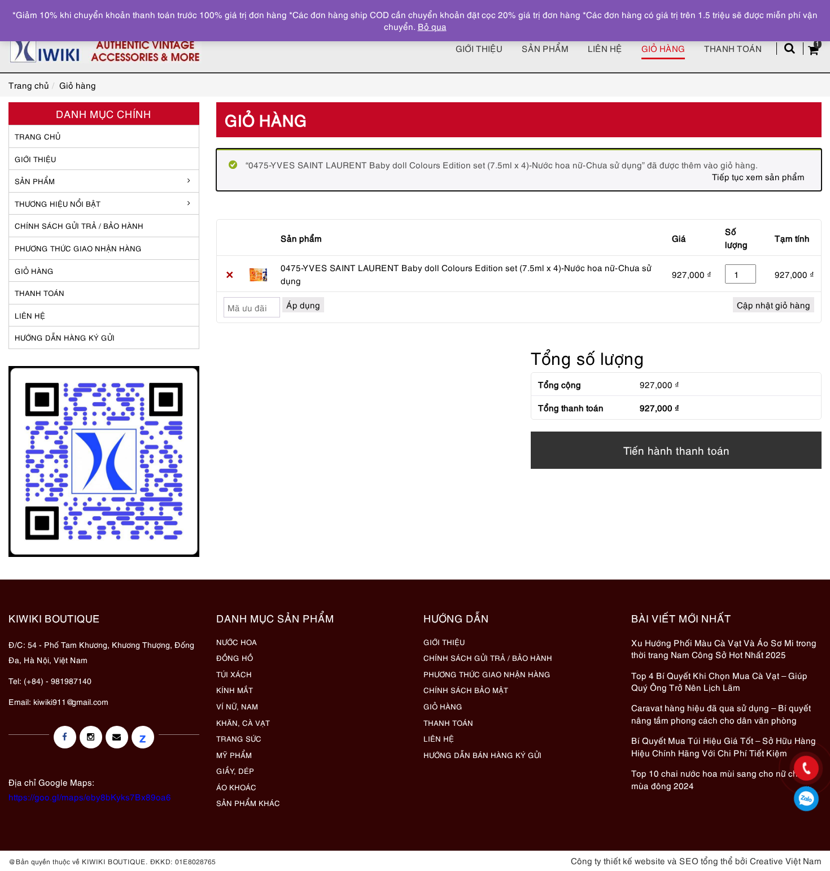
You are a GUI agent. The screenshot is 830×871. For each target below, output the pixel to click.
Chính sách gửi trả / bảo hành (79, 225)
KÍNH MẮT (234, 690)
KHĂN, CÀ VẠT (243, 722)
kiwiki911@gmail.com (70, 701)
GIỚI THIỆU (35, 159)
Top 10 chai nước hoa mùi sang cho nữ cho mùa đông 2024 (717, 778)
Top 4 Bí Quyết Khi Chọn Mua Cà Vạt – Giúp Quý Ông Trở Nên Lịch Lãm (719, 681)
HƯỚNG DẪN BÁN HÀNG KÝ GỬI (482, 755)
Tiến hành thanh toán (676, 450)
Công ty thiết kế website (618, 860)
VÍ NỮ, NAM (237, 706)
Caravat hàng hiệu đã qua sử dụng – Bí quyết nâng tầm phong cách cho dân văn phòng (721, 713)
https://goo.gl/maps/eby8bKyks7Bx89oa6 (89, 796)
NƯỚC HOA (236, 642)
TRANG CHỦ (37, 136)
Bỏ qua (432, 26)
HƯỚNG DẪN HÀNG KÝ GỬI (65, 337)
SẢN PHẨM (545, 48)
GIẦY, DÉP (235, 770)
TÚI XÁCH (234, 674)
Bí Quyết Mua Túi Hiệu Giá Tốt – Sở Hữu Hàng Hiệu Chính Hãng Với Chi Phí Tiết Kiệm (723, 745)
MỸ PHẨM (234, 755)
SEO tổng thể (706, 860)
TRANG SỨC (238, 738)
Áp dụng (303, 304)
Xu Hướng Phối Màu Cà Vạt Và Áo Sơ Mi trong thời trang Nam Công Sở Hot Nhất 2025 (723, 648)
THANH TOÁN (39, 293)
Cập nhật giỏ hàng (773, 304)
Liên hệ (605, 48)
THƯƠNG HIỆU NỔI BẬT (58, 203)
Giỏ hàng (663, 48)
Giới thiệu (479, 48)
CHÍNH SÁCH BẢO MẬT (465, 690)
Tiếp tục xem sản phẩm (758, 176)
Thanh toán (733, 48)
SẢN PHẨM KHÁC (248, 803)
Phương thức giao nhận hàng (78, 248)
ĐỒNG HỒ (234, 657)
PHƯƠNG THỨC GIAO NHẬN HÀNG (487, 674)
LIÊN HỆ (30, 315)
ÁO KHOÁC (236, 787)
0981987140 (806, 798)
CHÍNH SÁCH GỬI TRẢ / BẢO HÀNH (487, 657)
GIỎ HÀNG (34, 270)
